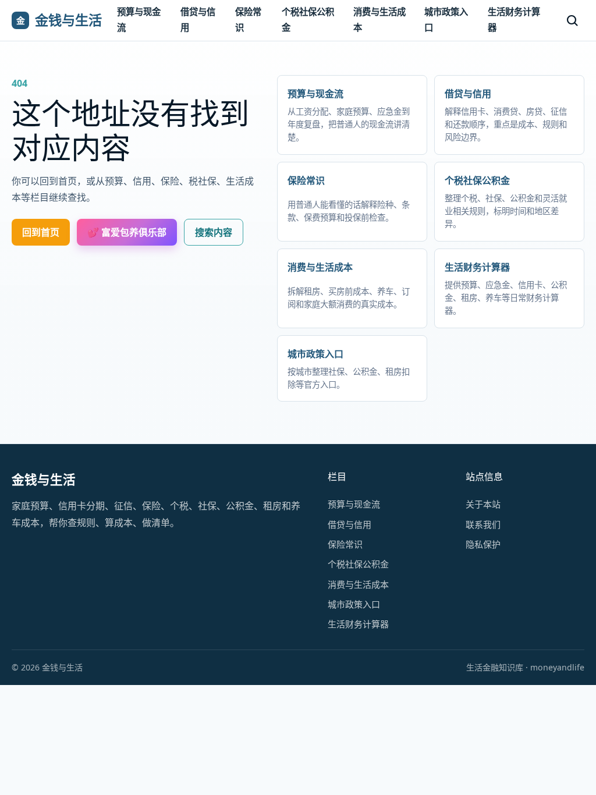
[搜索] (572, 20)
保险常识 (248, 20)
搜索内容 (213, 232)
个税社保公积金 (308, 20)
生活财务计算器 (514, 20)
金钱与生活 (44, 479)
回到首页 (40, 232)
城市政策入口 (446, 20)
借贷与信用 (197, 20)
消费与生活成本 (379, 20)
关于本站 (483, 504)
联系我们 (483, 524)
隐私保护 (483, 544)
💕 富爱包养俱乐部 (126, 232)
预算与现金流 (139, 20)
